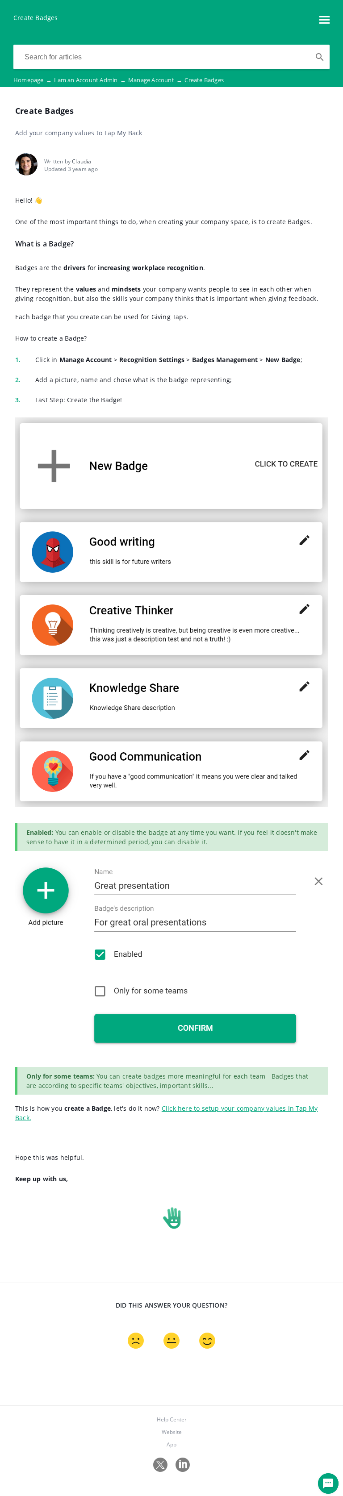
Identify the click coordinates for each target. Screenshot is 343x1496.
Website (172, 1432)
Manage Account (155, 80)
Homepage (32, 80)
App (171, 1444)
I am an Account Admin (90, 80)
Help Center (172, 1419)
